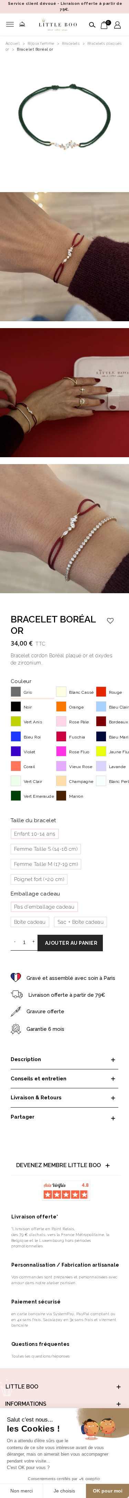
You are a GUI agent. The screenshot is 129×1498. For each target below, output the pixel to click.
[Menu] (11, 24)
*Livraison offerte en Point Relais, (43, 1228)
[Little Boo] (58, 24)
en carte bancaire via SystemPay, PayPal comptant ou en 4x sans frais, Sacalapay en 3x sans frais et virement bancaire (64, 1319)
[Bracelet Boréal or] (64, 120)
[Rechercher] (91, 24)
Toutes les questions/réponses (40, 1356)
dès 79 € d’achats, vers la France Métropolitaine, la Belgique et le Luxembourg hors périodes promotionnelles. (60, 1240)
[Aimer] (110, 621)
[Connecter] (117, 24)
